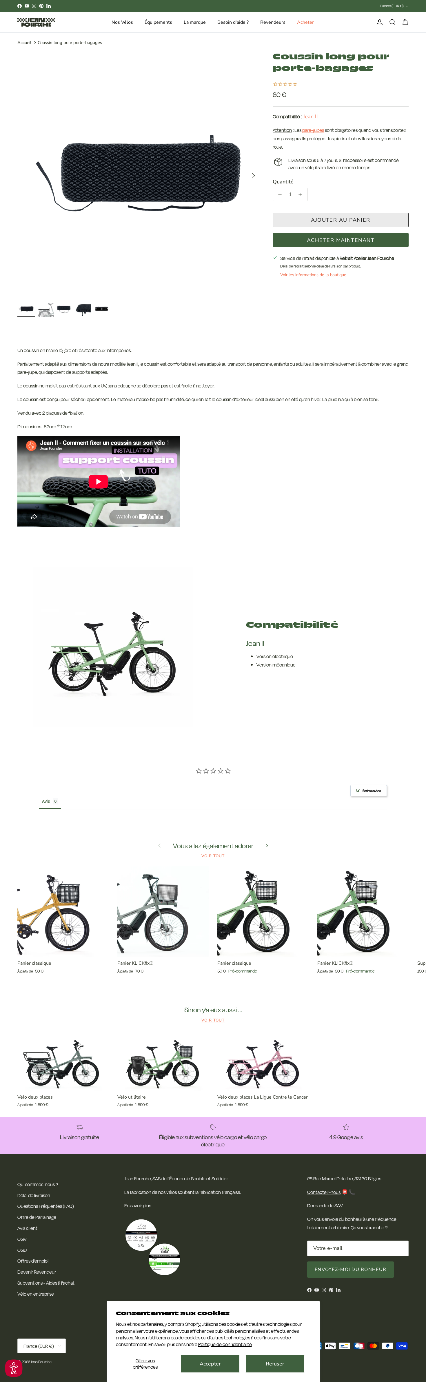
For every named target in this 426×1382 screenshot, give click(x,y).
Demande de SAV (325, 1205)
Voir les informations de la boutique (313, 275)
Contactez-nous (324, 1192)
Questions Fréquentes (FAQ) (45, 1206)
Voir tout (213, 856)
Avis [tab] (46, 801)
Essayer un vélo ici (210, 6)
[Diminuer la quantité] (278, 194)
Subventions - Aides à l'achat (45, 1282)
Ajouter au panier (340, 219)
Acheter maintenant (340, 240)
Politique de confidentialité (225, 1344)
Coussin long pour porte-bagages (70, 42)
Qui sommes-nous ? (37, 1184)
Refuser (275, 1363)
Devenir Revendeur (36, 1271)
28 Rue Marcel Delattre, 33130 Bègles (344, 1178)
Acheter (305, 22)
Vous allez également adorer (213, 845)
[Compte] (378, 22)
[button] (14, 1368)
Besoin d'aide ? (233, 22)
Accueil (24, 42)
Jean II (310, 116)
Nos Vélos (122, 22)
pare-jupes (313, 130)
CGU (22, 1250)
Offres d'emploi (32, 1260)
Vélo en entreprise (35, 1293)
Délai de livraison (33, 1195)
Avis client (27, 1228)
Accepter (210, 1363)
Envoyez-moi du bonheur (350, 1269)
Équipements (158, 22)
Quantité (283, 181)
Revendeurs (272, 22)
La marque (195, 22)
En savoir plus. (138, 1205)
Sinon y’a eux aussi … (213, 1009)
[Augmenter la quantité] (301, 194)
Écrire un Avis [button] (372, 790)
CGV (22, 1239)
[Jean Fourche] (36, 22)
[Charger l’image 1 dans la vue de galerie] (138, 173)
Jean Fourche (41, 1361)
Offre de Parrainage (36, 1217)
